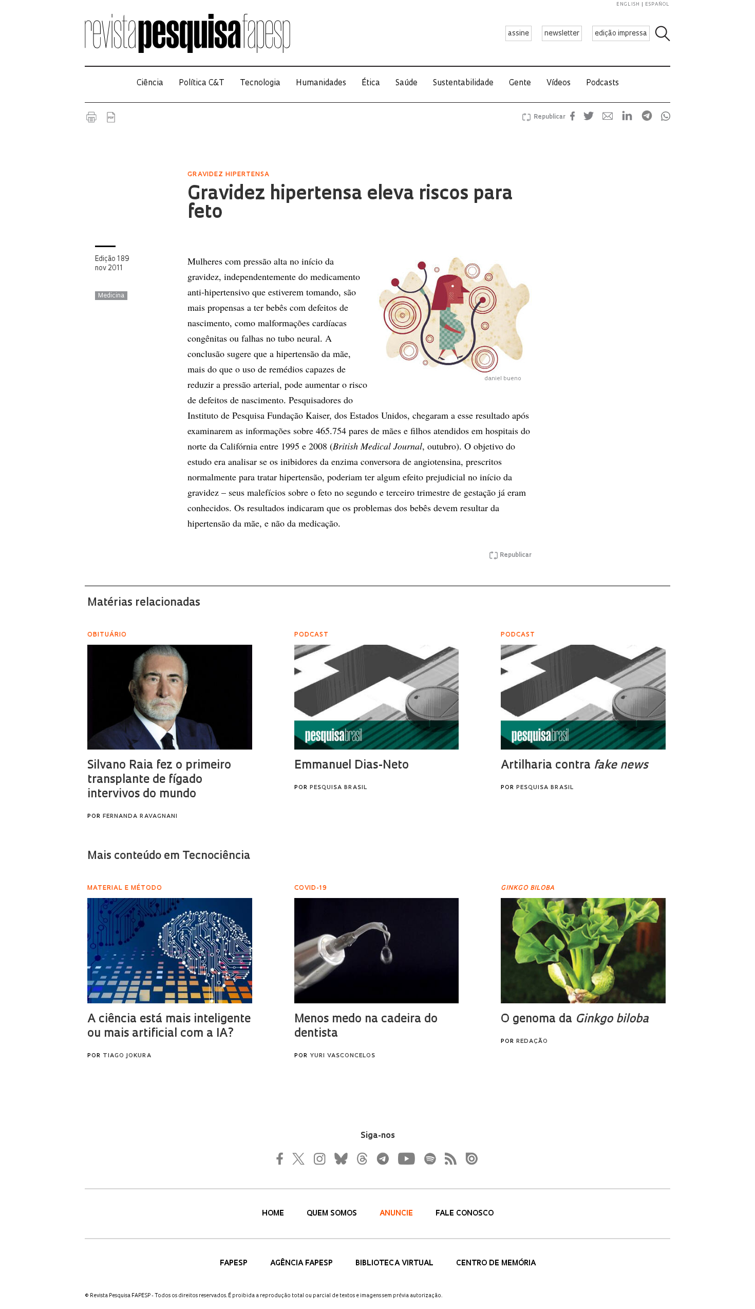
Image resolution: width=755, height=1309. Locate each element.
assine (518, 34)
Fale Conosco (465, 1214)
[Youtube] (406, 1158)
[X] (299, 1158)
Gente (520, 83)
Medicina (111, 296)
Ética (371, 83)
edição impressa (621, 34)
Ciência (150, 83)
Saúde (406, 83)
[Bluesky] (340, 1158)
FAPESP (235, 1263)
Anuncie (397, 1214)
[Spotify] (429, 1158)
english (628, 4)
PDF (111, 117)
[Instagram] (318, 1158)
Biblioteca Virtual (395, 1263)
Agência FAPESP (302, 1263)
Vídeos (558, 83)
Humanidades (321, 83)
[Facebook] (282, 1158)
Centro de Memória (496, 1263)
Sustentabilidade (463, 83)
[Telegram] (382, 1158)
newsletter (561, 34)
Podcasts (602, 83)
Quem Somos (333, 1214)
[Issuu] (468, 1158)
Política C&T (201, 83)
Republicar (548, 117)
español (657, 4)
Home (274, 1214)
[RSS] (448, 1158)
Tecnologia (260, 83)
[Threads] (361, 1158)
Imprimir (91, 117)
